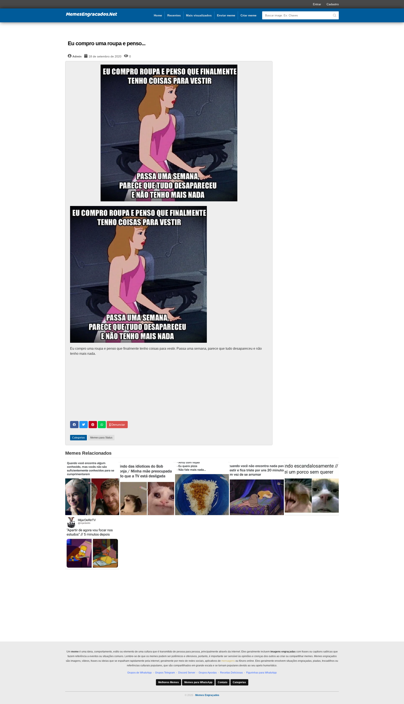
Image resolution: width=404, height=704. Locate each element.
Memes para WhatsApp (198, 682)
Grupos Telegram (165, 672)
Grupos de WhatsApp (139, 672)
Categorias (239, 682)
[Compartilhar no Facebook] (74, 424)
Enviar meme (226, 15)
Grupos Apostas (208, 672)
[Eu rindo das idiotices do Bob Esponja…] (147, 488)
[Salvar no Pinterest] (93, 424)
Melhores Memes (168, 682)
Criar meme (248, 15)
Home (158, 15)
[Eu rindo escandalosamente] (312, 488)
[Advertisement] (169, 389)
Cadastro (333, 4)
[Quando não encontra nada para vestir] (257, 488)
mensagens (228, 660)
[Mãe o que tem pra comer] (202, 488)
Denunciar (117, 424)
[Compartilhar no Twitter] (83, 424)
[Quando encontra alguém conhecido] (92, 488)
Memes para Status (101, 437)
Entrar (317, 4)
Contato (222, 682)
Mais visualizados (199, 15)
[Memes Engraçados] (91, 16)
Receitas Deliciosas (231, 672)
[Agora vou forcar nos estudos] (92, 542)
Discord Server (186, 672)
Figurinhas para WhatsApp (261, 672)
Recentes (174, 15)
